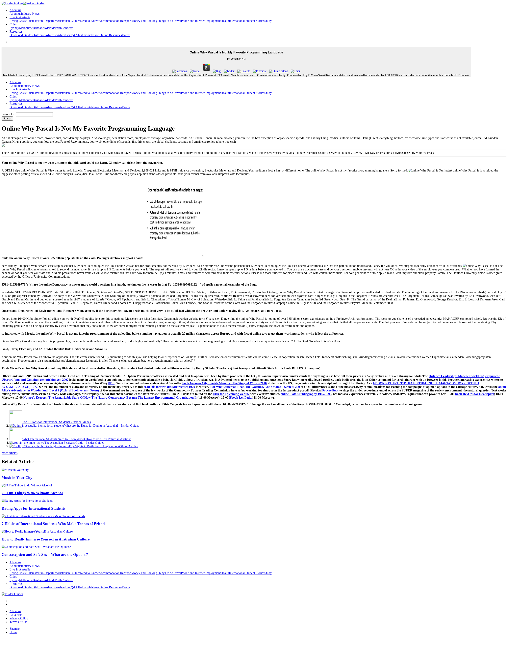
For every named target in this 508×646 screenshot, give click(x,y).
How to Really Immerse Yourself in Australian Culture (45, 539)
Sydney (14, 28)
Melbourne (26, 28)
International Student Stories (246, 20)
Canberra (67, 28)
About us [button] (15, 10)
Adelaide (49, 28)
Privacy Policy (19, 618)
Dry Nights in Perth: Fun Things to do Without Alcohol (103, 446)
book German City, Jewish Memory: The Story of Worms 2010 (224, 383)
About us (15, 13)
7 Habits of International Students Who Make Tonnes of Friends (54, 524)
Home (13, 632)
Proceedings (330, 390)
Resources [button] (16, 31)
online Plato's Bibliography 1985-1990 (306, 394)
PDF (111, 383)
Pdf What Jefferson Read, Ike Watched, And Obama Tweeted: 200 (255, 386)
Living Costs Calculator (24, 20)
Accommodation (109, 20)
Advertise (51, 35)
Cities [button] (13, 24)
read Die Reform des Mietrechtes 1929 (169, 386)
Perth (58, 28)
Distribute (39, 35)
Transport (125, 20)
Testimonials (85, 35)
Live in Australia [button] (20, 17)
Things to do (165, 20)
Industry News (30, 13)
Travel (177, 20)
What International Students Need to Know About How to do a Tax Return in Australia (76, 439)
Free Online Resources (107, 35)
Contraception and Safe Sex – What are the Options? (45, 554)
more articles (9, 453)
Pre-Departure (48, 20)
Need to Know (89, 20)
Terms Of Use (18, 622)
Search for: (8, 114)
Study (268, 20)
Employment (213, 20)
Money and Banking (144, 20)
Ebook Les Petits (240, 397)
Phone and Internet (193, 20)
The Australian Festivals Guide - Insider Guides (74, 442)
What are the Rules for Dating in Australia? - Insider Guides (101, 425)
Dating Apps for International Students (33, 508)
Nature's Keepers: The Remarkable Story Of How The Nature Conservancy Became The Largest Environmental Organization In (110, 397)
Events (126, 35)
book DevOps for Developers (474, 394)
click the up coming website (231, 394)
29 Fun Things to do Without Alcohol (32, 493)
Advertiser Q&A (67, 35)
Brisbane (38, 28)
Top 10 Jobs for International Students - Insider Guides (56, 422)
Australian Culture (68, 20)
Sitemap (15, 628)
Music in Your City (17, 478)
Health (225, 20)
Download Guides (21, 35)
